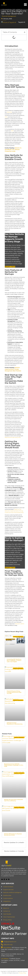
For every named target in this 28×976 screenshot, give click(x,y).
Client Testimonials (9, 917)
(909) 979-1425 (8, 944)
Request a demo (19, 623)
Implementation (8, 886)
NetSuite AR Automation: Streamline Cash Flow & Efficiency (13, 800)
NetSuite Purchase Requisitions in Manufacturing (14, 723)
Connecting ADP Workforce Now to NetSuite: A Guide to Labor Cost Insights (14, 660)
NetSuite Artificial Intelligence (12, 892)
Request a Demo (10, 266)
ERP (12, 130)
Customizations (8, 898)
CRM (6, 117)
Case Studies (7, 914)
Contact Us (6, 911)
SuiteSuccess (7, 895)
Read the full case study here (13, 437)
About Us (6, 908)
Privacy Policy (7, 920)
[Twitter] (6, 880)
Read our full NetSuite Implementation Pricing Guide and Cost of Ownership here (14, 511)
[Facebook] (9, 880)
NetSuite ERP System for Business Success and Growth (13, 834)
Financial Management (9, 16)
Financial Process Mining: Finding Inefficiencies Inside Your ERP (14, 692)
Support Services (8, 889)
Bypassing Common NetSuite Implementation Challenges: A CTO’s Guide (13, 765)
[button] (26, 5)
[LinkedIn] (4, 880)
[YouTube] (2, 880)
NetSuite (9, 112)
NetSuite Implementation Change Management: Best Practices (13, 369)
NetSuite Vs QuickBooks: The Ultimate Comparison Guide (13, 149)
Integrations (7, 901)
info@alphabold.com (10, 941)
